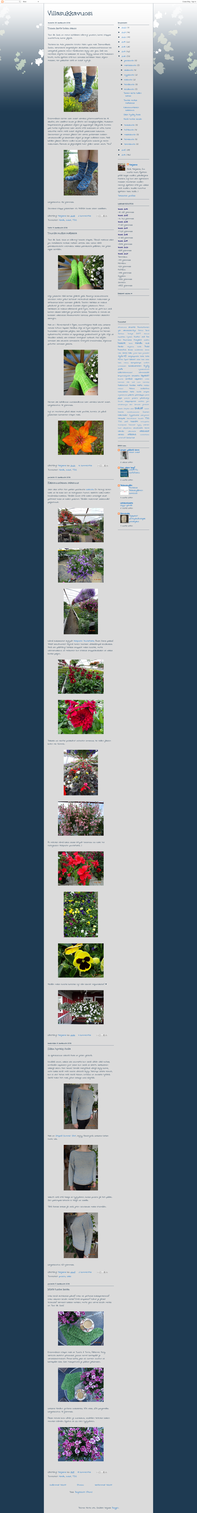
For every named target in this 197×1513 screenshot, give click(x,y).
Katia (142, 356)
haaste (122, 343)
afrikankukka (122, 327)
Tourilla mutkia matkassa (62, 233)
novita (139, 391)
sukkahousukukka (133, 412)
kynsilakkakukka (144, 369)
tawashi (140, 418)
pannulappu (139, 395)
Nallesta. (90, 489)
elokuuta (128, 79)
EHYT (138, 333)
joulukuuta (129, 60)
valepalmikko (127, 428)
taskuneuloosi (131, 418)
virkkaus (132, 434)
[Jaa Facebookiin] (104, 216)
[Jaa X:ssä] (102, 216)
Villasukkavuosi (70, 13)
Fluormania (127, 340)
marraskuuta (130, 65)
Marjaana (133, 165)
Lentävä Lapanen (134, 379)
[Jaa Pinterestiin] (106, 216)
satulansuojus (123, 404)
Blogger (115, 1508)
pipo (120, 398)
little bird (131, 382)
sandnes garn (143, 401)
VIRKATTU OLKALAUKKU (134, 471)
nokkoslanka (123, 391)
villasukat (144, 431)
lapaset (145, 376)
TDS (74, 220)
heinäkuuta (129, 84)
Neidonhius (145, 388)
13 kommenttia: (84, 1472)
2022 (124, 27)
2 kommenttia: (85, 216)
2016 (124, 56)
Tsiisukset (131, 424)
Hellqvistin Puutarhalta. (84, 641)
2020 (124, 37)
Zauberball (130, 437)
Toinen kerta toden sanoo (62, 28)
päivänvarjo (144, 398)
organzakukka (122, 395)
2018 (124, 47)
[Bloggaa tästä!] (100, 216)
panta (147, 395)
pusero (62, 1276)
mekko (146, 385)
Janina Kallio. (127, 353)
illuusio (130, 349)
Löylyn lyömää (126, 505)
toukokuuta (129, 125)
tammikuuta (130, 144)
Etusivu (80, 1485)
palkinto (131, 395)
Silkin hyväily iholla (59, 1048)
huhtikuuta (129, 130)
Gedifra (146, 340)
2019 (124, 42)
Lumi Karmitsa (143, 382)
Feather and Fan (141, 336)
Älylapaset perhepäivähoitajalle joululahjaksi (137, 518)
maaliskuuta (130, 134)
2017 (124, 51)
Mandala (132, 385)
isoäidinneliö (139, 350)
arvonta (131, 327)
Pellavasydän (126, 485)
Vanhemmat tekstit (103, 1485)
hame (131, 343)
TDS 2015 (123, 421)
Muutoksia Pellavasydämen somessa (136, 490)
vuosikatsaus (144, 434)
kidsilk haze (140, 359)
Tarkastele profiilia (126, 195)
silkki (69, 1276)
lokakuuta (129, 70)
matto (139, 385)
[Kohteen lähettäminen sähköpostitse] (97, 216)
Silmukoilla (125, 513)
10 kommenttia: (85, 465)
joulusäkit (146, 353)
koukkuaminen (134, 366)
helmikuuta (129, 139)
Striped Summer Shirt (66, 1136)
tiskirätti (134, 421)
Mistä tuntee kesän (59, 1289)
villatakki (121, 434)
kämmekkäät (144, 372)
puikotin (127, 398)
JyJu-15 (122, 356)
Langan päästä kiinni (129, 450)
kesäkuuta (129, 89)
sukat (68, 220)
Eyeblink (129, 337)
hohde (139, 346)
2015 (124, 150)
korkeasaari (122, 366)
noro (132, 391)
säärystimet (145, 415)
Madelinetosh (123, 385)
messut (120, 388)
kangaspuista (133, 356)
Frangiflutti (138, 340)
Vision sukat (134, 452)
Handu (62, 220)
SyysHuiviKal (134, 415)
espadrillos (121, 337)
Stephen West (128, 408)
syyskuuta (129, 75)
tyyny (139, 424)
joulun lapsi (137, 353)
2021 (124, 32)
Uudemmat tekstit (57, 1485)
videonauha (132, 431)
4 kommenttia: (85, 1035)
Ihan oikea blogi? (127, 467)
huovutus (122, 349)
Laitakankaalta (126, 503)
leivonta (120, 379)
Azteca (140, 330)
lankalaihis (136, 375)
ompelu (146, 391)
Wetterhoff (122, 437)
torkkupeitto (145, 421)
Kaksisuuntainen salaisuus (63, 483)
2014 (124, 155)
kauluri (132, 359)
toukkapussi (122, 424)
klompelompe (136, 362)
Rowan (120, 401)
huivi (147, 347)
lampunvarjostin (124, 375)
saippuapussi (130, 401)
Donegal (130, 333)
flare (119, 340)
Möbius (132, 388)
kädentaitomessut (125, 372)
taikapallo (121, 418)
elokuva (146, 333)
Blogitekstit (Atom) (83, 1492)
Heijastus (130, 346)
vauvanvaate (138, 428)
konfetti (146, 362)
